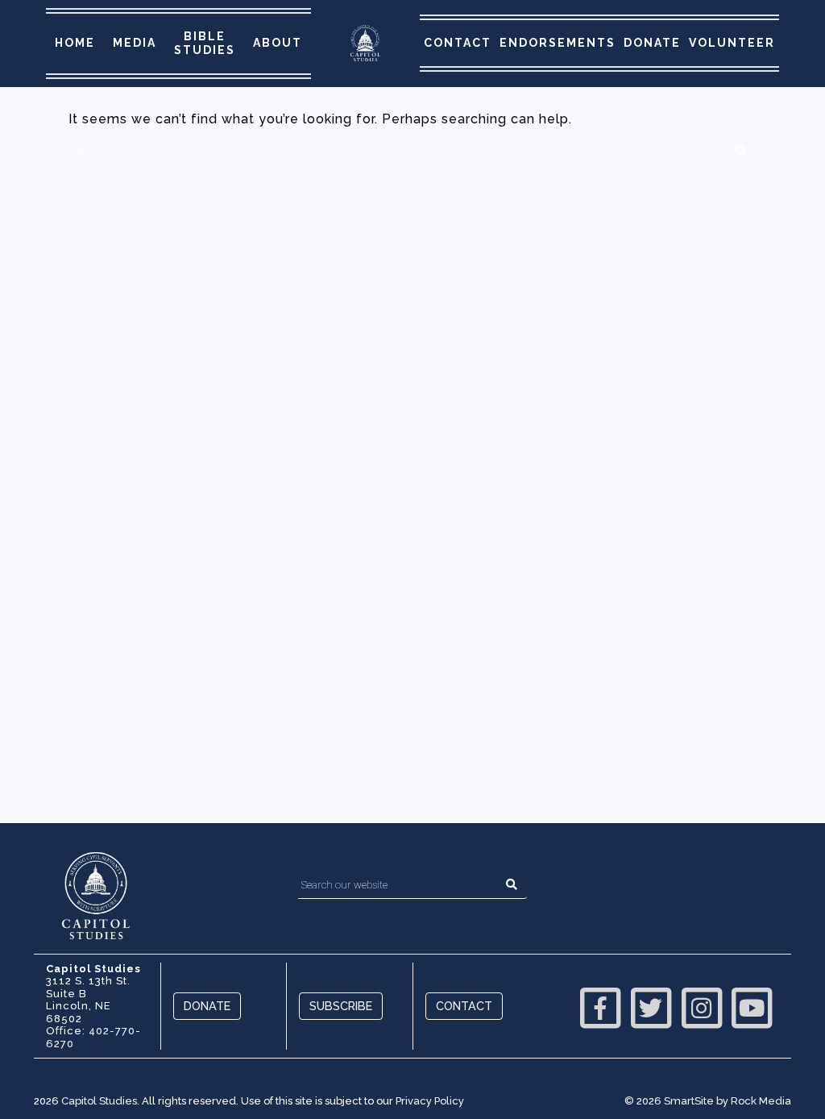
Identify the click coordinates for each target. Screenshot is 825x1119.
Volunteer (732, 42)
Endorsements (558, 42)
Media (134, 42)
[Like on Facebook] (601, 1006)
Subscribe (340, 1006)
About (277, 42)
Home (75, 42)
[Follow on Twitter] (651, 1006)
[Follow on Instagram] (701, 1006)
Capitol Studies (99, 1101)
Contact (457, 42)
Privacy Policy (430, 1101)
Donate (652, 42)
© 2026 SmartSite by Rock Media (707, 1101)
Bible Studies (204, 43)
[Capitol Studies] (365, 44)
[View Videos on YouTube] (751, 1006)
